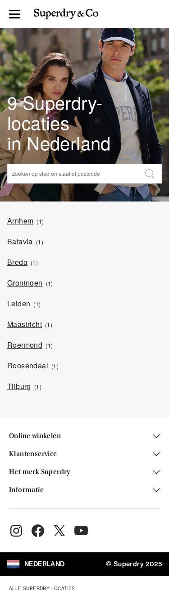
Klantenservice (33, 454)
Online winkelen (35, 436)
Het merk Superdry (40, 472)
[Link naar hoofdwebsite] (66, 14)
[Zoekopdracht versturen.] (149, 173)
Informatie (26, 490)
